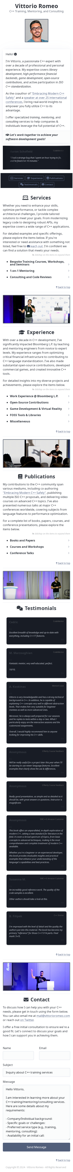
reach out (36, 246)
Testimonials (31, 184)
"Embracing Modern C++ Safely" (24, 493)
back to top (64, 287)
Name (7, 1048)
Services (18, 178)
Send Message (36, 1147)
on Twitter (26, 1020)
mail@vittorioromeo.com (53, 1016)
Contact (48, 184)
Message (9, 1082)
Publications (56, 178)
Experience (36, 178)
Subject (8, 1065)
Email (42, 1048)
